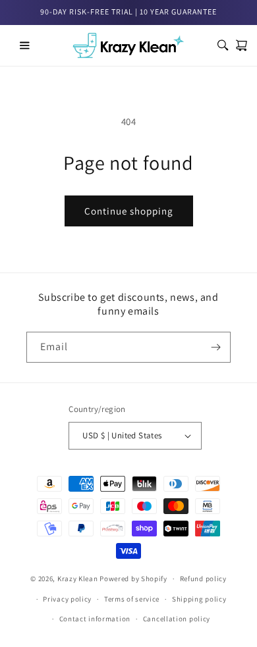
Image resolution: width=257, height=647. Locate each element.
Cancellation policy (176, 618)
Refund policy (203, 578)
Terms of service (131, 599)
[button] (24, 45)
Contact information (94, 618)
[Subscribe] (215, 347)
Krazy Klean (77, 578)
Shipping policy (199, 599)
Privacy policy (67, 599)
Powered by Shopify (133, 578)
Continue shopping (128, 211)
